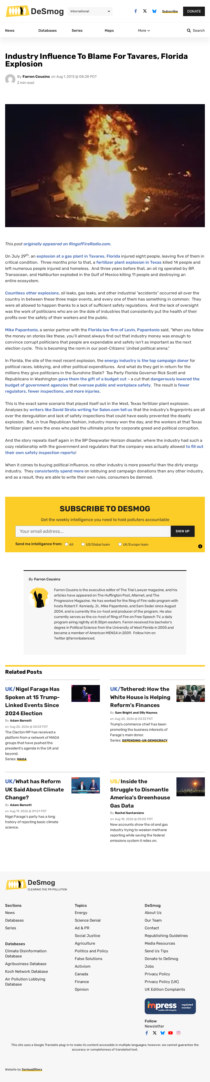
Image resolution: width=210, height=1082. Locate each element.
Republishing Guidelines (166, 935)
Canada (81, 974)
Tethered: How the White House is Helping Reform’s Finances (140, 697)
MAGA (22, 759)
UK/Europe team (136, 544)
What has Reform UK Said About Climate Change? (34, 789)
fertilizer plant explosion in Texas (129, 262)
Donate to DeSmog (161, 958)
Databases (14, 920)
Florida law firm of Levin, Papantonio (124, 329)
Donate (194, 11)
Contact (152, 928)
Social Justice (87, 935)
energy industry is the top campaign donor (146, 360)
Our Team (153, 920)
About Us (153, 912)
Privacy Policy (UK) (162, 981)
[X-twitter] (145, 11)
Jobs (149, 966)
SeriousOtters (32, 1069)
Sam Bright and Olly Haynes (136, 712)
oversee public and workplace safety (114, 385)
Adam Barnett (21, 720)
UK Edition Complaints (165, 989)
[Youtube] (171, 1033)
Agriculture (85, 943)
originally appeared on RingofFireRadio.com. (67, 243)
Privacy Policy (157, 974)
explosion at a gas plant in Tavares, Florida (78, 256)
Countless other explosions (32, 293)
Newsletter (154, 1026)
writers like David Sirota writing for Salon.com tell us (80, 409)
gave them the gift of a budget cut (92, 379)
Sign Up (183, 531)
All (71, 544)
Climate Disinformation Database (26, 953)
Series (10, 928)
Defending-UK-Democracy (144, 740)
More (142, 30)
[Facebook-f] (136, 11)
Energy (81, 912)
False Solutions (88, 958)
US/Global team (98, 544)
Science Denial (88, 920)
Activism (82, 966)
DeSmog (47, 11)
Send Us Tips (156, 951)
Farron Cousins (36, 76)
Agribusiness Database (25, 964)
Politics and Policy (91, 951)
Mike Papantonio (21, 329)
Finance (82, 981)
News (10, 912)
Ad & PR (82, 928)
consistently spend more (59, 471)
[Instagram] (178, 1033)
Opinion (82, 989)
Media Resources (160, 943)
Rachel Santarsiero (129, 813)
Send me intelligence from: (38, 544)
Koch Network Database (26, 971)
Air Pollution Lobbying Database (25, 982)
